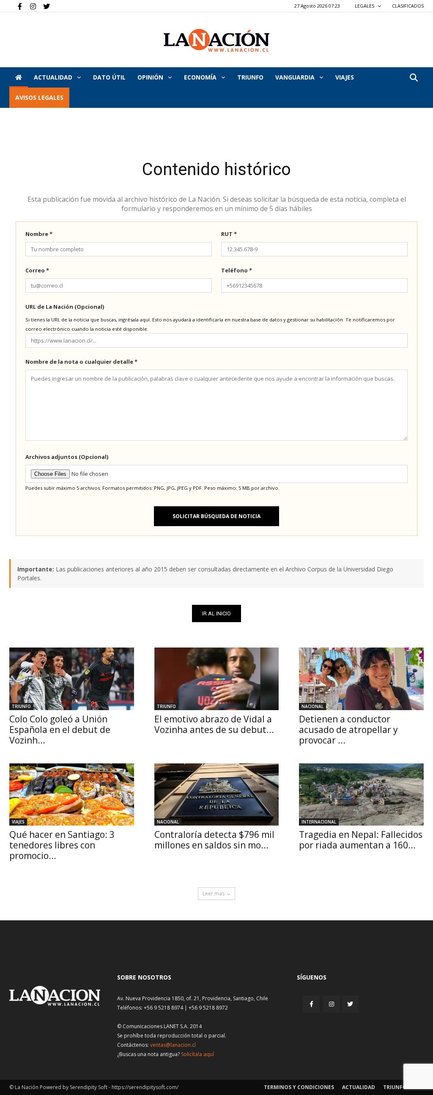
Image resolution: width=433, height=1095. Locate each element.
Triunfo (250, 77)
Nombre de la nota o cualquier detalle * (81, 361)
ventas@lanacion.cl (173, 1044)
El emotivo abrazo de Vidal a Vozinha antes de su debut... (214, 724)
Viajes (18, 822)
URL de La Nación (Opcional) (64, 306)
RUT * (229, 234)
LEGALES (365, 6)
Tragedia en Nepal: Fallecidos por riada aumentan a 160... (360, 840)
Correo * (37, 270)
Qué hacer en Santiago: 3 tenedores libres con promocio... (62, 845)
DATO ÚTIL (109, 77)
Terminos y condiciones (299, 1087)
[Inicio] (18, 77)
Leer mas (214, 893)
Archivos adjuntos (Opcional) (66, 457)
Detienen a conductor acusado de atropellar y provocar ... (348, 729)
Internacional (318, 822)
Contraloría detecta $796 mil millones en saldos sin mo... (214, 840)
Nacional (312, 706)
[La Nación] (216, 40)
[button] (413, 78)
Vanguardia (295, 77)
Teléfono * (236, 270)
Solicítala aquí (197, 1054)
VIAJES (344, 77)
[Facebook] (15, 6)
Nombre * (38, 234)
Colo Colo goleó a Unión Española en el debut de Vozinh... (59, 729)
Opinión (151, 77)
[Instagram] (29, 6)
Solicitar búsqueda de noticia (216, 516)
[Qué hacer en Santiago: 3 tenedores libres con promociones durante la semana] (71, 794)
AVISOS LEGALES (39, 97)
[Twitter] (43, 6)
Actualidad (54, 77)
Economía (201, 77)
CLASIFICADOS (408, 6)
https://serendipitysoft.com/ (145, 1087)
